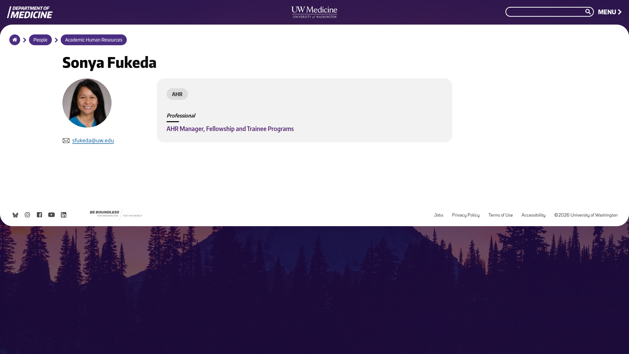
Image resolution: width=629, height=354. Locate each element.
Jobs (440, 213)
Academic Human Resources (93, 40)
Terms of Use (502, 213)
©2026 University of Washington (586, 215)
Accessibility (535, 213)
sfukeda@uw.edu (93, 140)
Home (13, 43)
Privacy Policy (468, 213)
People (40, 40)
